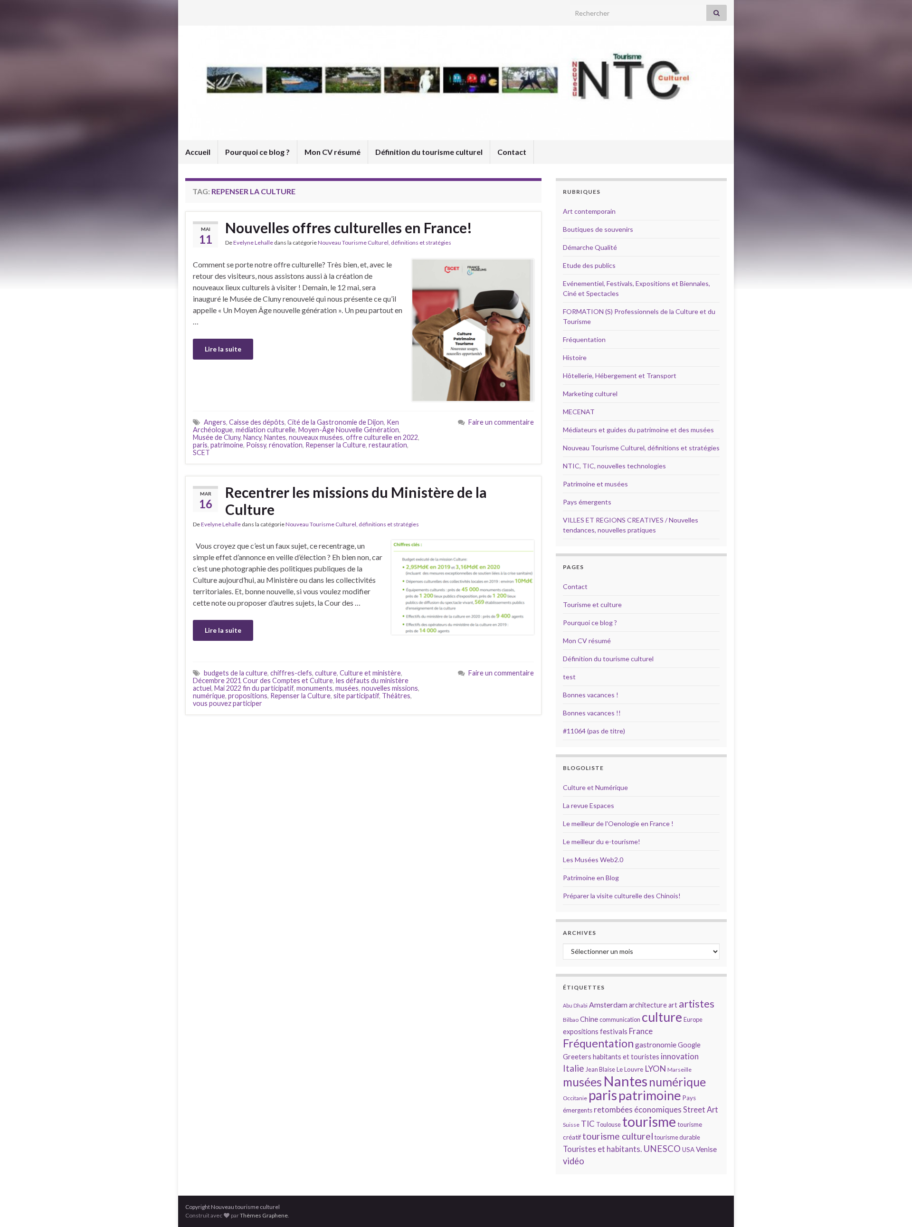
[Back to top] (890, 1205)
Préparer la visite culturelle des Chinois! (622, 896)
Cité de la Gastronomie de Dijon (335, 422)
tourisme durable (677, 1137)
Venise (706, 1149)
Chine (589, 1019)
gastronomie (655, 1044)
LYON (655, 1069)
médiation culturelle (265, 430)
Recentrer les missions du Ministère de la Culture (356, 501)
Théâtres (396, 696)
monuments (314, 688)
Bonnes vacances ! (590, 695)
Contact (511, 151)
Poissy (256, 445)
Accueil (197, 151)
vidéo (573, 1161)
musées (347, 688)
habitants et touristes (626, 1057)
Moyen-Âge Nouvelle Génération (348, 430)
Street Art (700, 1109)
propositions (247, 696)
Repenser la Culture (335, 445)
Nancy (252, 437)
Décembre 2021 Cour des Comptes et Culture (263, 680)
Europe (693, 1019)
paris (200, 445)
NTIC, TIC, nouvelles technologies (614, 466)
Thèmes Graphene (264, 1215)
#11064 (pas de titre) (594, 731)
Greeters (577, 1057)
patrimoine (226, 445)
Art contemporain (589, 211)
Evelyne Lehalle (253, 242)
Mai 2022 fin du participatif (254, 688)
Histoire (575, 357)
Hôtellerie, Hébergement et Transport (619, 375)
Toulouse (608, 1124)
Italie (573, 1068)
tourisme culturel (617, 1136)
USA (688, 1149)
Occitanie (575, 1098)
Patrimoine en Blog (591, 878)
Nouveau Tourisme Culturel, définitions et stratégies (384, 242)
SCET (201, 452)
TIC (588, 1124)
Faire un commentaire (501, 422)
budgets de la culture (235, 673)
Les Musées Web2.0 (593, 860)
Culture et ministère (370, 673)
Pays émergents (587, 502)
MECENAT (579, 412)
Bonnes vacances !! (592, 713)
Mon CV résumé (332, 151)
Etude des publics (589, 265)
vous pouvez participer (227, 703)
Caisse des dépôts (257, 422)
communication (619, 1019)
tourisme (649, 1121)
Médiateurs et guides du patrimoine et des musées (638, 430)
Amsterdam (608, 1004)
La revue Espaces (588, 805)
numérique (209, 696)
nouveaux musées (316, 437)
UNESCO (662, 1148)
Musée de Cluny (216, 437)
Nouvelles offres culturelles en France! (348, 227)
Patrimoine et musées (595, 484)
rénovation (286, 445)
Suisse (571, 1124)
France (641, 1031)
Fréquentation (584, 339)
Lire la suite (223, 349)
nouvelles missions (389, 688)
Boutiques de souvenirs (598, 229)
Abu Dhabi (575, 1005)
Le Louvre (630, 1069)
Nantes (275, 437)
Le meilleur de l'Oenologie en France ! (618, 823)
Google (689, 1045)
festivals (613, 1031)
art (672, 1005)
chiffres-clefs (291, 673)
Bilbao (571, 1019)
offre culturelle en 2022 (382, 437)
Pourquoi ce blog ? (257, 151)
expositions (580, 1031)
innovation (680, 1056)
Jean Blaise (600, 1069)
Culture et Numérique (595, 787)
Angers (215, 422)
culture (326, 673)
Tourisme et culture (592, 604)
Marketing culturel (590, 394)
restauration (388, 445)
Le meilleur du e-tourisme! (601, 841)
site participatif (356, 696)
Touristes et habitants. (602, 1149)
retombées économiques (638, 1109)
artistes (696, 1003)
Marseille (679, 1069)
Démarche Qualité (590, 247)
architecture (648, 1005)
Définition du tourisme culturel (429, 151)
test (569, 677)
